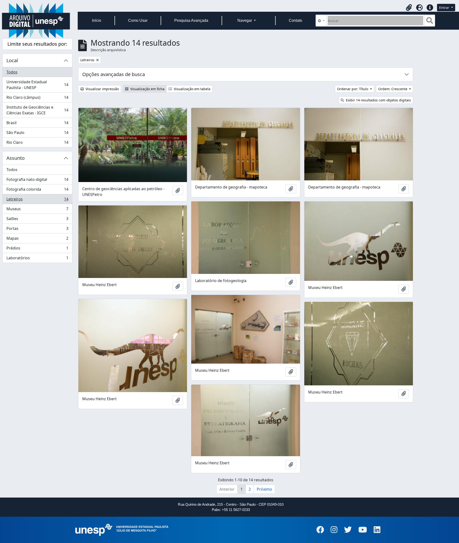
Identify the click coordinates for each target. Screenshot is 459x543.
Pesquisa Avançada (191, 20)
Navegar (245, 20)
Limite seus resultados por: (37, 44)
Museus (37, 210)
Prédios (37, 249)
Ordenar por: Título (353, 89)
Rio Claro (37, 143)
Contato (295, 20)
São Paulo (37, 134)
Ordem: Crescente (393, 89)
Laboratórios (37, 259)
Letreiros (37, 200)
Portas (37, 229)
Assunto (15, 158)
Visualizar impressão (102, 89)
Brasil (37, 124)
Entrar (444, 7)
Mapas (37, 239)
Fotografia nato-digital (37, 180)
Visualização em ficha (146, 89)
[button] (409, 7)
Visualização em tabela (191, 89)
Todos (11, 72)
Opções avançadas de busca (113, 74)
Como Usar (138, 20)
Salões (37, 220)
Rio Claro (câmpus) (37, 98)
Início (96, 20)
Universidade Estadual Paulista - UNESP (37, 84)
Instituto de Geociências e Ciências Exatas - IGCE (37, 110)
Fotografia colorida (37, 190)
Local (12, 60)
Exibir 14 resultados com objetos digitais (378, 100)
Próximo (264, 489)
